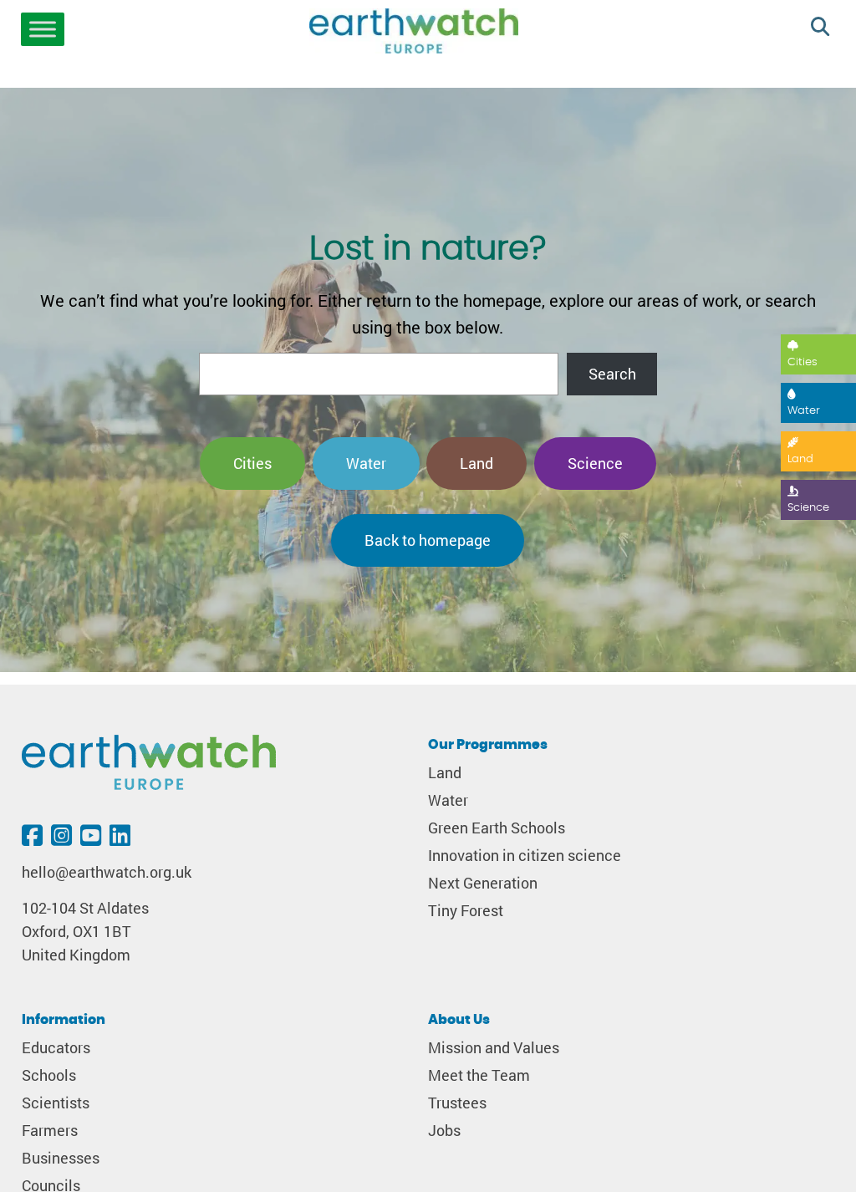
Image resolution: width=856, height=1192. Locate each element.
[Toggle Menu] (42, 29)
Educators (56, 1047)
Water (803, 410)
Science (808, 507)
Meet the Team (479, 1075)
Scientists (55, 1103)
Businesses (60, 1158)
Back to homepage (427, 540)
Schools (49, 1075)
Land (800, 459)
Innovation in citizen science (524, 855)
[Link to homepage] (413, 33)
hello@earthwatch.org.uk (106, 872)
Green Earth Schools (496, 828)
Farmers (50, 1130)
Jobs (444, 1130)
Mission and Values (493, 1047)
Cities (802, 362)
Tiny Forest (465, 910)
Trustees (457, 1103)
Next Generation (483, 883)
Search (612, 374)
